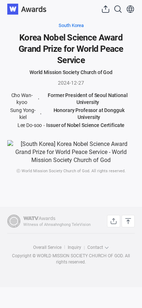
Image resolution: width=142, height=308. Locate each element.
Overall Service (47, 247)
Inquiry (74, 247)
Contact (95, 247)
